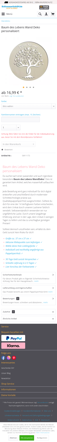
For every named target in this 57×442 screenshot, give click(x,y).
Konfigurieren (42, 438)
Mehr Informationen (43, 433)
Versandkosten (42, 402)
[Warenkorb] (52, 14)
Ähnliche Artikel (10, 318)
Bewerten (8, 149)
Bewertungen (9, 298)
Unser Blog (5, 373)
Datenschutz (27, 420)
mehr (36, 281)
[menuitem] (7, 14)
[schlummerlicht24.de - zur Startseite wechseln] (12, 7)
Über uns (47, 411)
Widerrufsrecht (13, 420)
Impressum (45, 420)
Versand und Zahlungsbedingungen (36, 415)
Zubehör (8, 311)
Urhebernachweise (12, 415)
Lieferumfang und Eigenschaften (17, 288)
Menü (9, 13)
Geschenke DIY (7, 368)
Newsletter (5, 378)
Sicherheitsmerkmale (12, 274)
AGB (36, 420)
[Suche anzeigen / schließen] (39, 14)
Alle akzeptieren (27, 438)
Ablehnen (13, 438)
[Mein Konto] (46, 14)
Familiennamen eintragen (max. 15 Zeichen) (20, 114)
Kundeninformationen (32, 411)
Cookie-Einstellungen (12, 411)
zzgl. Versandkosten (16, 96)
